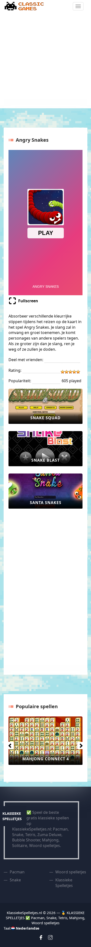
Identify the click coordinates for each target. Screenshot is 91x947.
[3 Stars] (70, 372)
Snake (15, 880)
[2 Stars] (66, 372)
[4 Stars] (74, 372)
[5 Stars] (78, 372)
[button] (9, 744)
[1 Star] (63, 372)
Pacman (17, 872)
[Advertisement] (45, 60)
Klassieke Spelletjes (64, 882)
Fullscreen (28, 300)
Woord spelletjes (70, 872)
